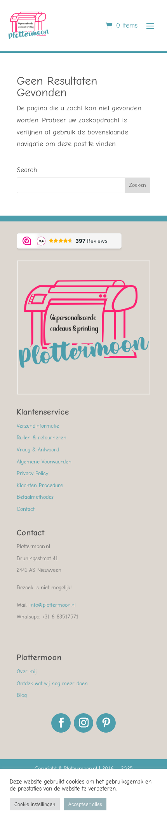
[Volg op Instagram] (83, 723)
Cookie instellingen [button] (34, 804)
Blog (22, 695)
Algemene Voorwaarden (44, 461)
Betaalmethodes (35, 497)
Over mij (27, 671)
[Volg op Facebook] (61, 723)
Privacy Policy (32, 473)
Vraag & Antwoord (38, 449)
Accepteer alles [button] (85, 804)
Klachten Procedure (40, 485)
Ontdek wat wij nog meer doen (52, 683)
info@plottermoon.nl (53, 605)
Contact (26, 509)
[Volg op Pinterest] (106, 723)
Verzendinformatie (38, 426)
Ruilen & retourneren (41, 437)
